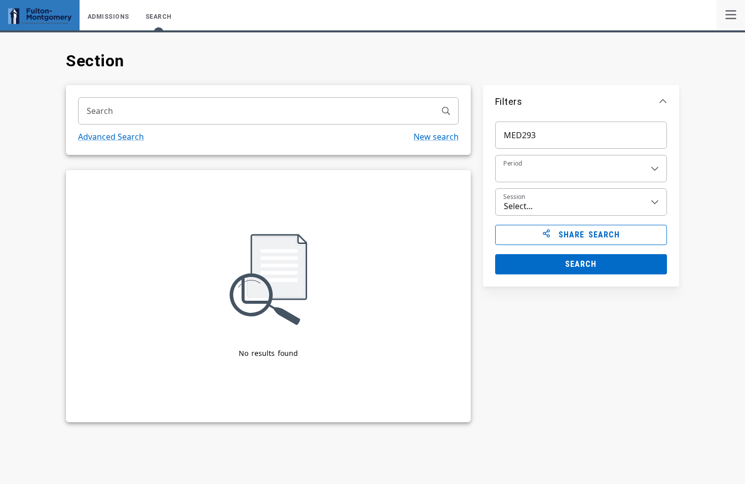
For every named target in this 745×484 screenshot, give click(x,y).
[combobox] (256, 111)
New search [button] (436, 136)
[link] (731, 15)
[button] (581, 101)
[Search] (446, 111)
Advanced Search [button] (111, 136)
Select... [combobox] (518, 206)
